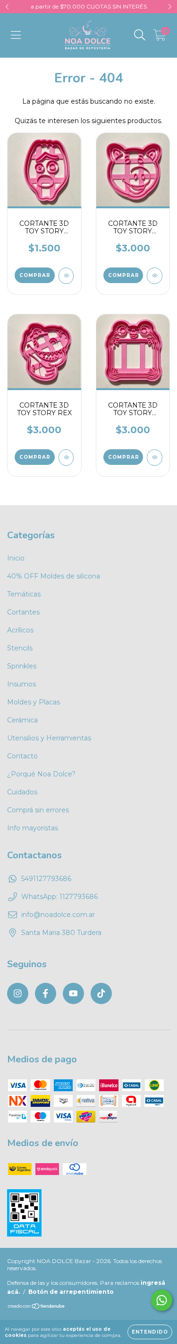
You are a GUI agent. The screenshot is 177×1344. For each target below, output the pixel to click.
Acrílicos (20, 630)
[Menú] (16, 35)
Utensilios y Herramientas (49, 738)
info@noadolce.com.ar (58, 914)
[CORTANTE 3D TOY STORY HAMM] (154, 275)
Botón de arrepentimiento (71, 1291)
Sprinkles (21, 666)
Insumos (21, 684)
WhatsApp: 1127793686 (59, 896)
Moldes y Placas (33, 702)
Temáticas (24, 594)
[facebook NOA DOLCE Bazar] (45, 993)
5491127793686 (46, 878)
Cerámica (22, 720)
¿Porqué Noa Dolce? (41, 774)
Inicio (16, 558)
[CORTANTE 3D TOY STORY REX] (66, 457)
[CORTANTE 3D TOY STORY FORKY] (66, 275)
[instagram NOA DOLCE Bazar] (17, 993)
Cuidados (22, 792)
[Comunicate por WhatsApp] (161, 1300)
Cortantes (23, 612)
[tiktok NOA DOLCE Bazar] (101, 993)
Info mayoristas (32, 828)
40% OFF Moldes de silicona (53, 576)
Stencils (20, 648)
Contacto (22, 756)
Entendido (150, 1332)
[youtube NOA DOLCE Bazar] (73, 993)
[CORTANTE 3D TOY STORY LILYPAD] (154, 457)
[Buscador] (139, 35)
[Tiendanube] (36, 1306)
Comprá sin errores (38, 810)
